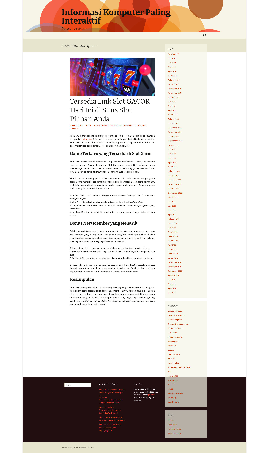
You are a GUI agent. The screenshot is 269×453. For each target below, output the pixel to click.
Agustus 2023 (173, 197)
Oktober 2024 (174, 136)
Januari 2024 (173, 175)
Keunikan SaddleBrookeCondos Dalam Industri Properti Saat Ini (111, 400)
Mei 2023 (171, 210)
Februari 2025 (173, 119)
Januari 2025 (173, 123)
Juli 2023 (171, 201)
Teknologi (172, 397)
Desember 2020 (174, 262)
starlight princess (175, 393)
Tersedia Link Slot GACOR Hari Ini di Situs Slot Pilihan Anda (110, 110)
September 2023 (175, 193)
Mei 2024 (171, 158)
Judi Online (172, 332)
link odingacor (116, 125)
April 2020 (172, 288)
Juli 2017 (171, 292)
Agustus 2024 (173, 145)
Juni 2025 (172, 101)
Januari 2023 (173, 223)
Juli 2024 (171, 149)
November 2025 (174, 93)
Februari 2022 (173, 236)
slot (89, 125)
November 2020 (174, 266)
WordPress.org (174, 433)
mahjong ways (174, 354)
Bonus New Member (176, 315)
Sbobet (171, 358)
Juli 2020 (171, 279)
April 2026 (172, 71)
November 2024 (174, 132)
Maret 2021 (172, 249)
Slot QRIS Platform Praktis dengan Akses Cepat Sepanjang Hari (110, 427)
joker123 (152, 394)
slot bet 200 (173, 380)
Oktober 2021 (174, 240)
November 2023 (174, 184)
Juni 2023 (172, 206)
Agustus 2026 (173, 54)
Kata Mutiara (173, 341)
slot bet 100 (173, 376)
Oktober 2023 (174, 188)
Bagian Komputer (175, 311)
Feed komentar (174, 429)
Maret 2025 (172, 114)
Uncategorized (174, 402)
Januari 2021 (173, 258)
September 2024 (175, 140)
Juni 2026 (172, 62)
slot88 (170, 389)
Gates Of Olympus (176, 328)
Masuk (170, 420)
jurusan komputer (175, 337)
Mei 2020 (171, 284)
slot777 (171, 384)
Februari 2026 (173, 80)
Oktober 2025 (174, 97)
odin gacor (127, 125)
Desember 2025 (174, 88)
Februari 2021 (173, 253)
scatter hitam (173, 363)
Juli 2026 (171, 58)
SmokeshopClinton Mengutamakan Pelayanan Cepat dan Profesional (110, 410)
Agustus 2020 (173, 275)
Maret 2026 (172, 75)
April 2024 (172, 162)
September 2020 (175, 271)
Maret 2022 (172, 232)
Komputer (172, 345)
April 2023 (172, 214)
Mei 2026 (171, 67)
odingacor (137, 125)
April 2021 (172, 245)
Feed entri (172, 424)
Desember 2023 (174, 180)
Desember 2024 (174, 127)
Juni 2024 (172, 153)
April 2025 (172, 110)
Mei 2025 (171, 106)
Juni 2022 (172, 227)
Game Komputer (175, 319)
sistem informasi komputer (179, 367)
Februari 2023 (173, 219)
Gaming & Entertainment (178, 324)
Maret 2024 (172, 167)
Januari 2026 (173, 84)
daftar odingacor (103, 125)
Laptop (171, 350)
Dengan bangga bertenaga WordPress (78, 447)
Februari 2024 (173, 171)
